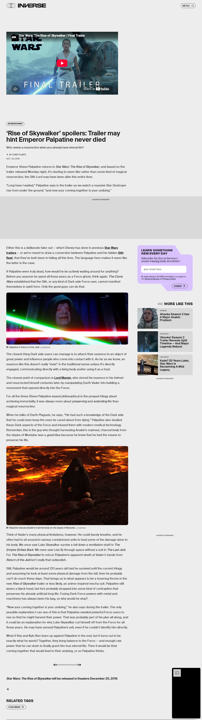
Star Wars (14, 707)
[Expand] (175, 671)
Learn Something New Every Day (157, 251)
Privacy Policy (169, 279)
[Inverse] (32, 5)
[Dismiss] (196, 671)
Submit (178, 286)
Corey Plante (19, 154)
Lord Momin (62, 378)
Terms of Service (152, 279)
